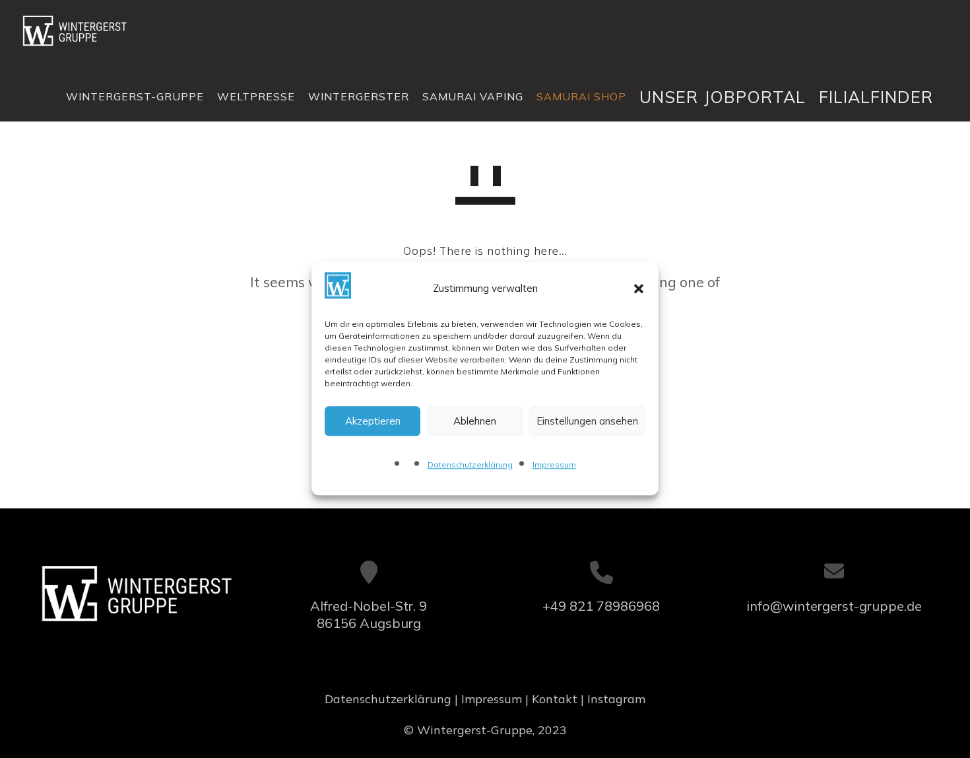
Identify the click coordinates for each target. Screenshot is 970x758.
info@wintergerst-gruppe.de (834, 606)
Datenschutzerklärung (470, 465)
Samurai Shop (581, 96)
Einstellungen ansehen (587, 421)
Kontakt (554, 698)
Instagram (616, 698)
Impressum (554, 465)
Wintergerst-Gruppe (135, 96)
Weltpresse (256, 96)
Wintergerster (358, 96)
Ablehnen (474, 421)
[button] (638, 288)
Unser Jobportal (722, 96)
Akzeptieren (373, 421)
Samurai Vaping (472, 96)
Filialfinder (876, 96)
